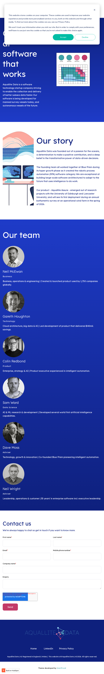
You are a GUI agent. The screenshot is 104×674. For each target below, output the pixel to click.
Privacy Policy (66, 648)
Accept (63, 37)
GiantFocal (61, 668)
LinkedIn (48, 648)
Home (33, 648)
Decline (85, 37)
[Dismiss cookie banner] (94, 10)
